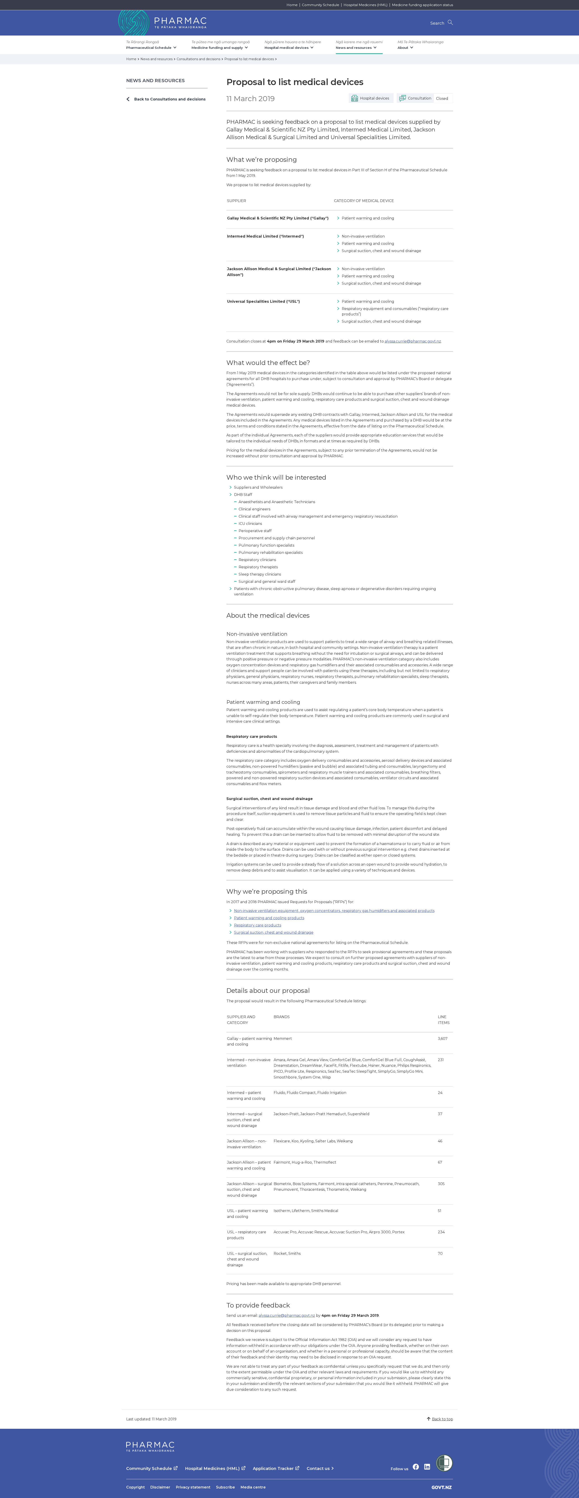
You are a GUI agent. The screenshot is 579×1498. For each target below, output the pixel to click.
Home (292, 5)
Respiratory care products (257, 925)
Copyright (135, 1487)
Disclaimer (160, 1487)
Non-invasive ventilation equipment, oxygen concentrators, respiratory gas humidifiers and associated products (334, 911)
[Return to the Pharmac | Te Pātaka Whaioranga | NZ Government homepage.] (161, 23)
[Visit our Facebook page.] (416, 1467)
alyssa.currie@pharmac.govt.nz (413, 341)
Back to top (442, 1419)
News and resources (155, 80)
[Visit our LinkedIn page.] (427, 1467)
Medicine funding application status (422, 5)
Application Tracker (273, 1468)
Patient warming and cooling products (269, 918)
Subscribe (225, 1487)
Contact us (318, 1468)
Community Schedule (320, 5)
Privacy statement (193, 1487)
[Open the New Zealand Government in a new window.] (441, 1487)
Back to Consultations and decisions (170, 99)
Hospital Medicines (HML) (366, 5)
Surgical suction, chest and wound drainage (273, 932)
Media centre (253, 1487)
